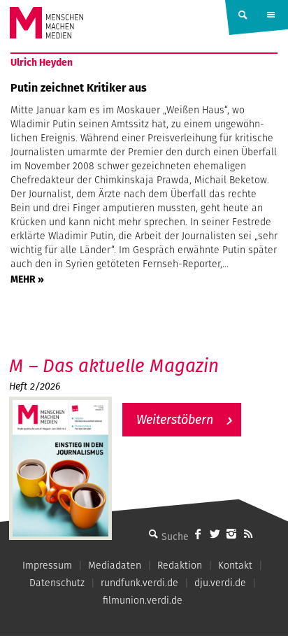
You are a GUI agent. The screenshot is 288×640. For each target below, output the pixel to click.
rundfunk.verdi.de (139, 583)
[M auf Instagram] (231, 533)
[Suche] (153, 533)
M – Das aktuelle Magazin (114, 365)
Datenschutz (57, 583)
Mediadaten (114, 565)
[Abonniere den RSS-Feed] (248, 533)
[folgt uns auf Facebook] (197, 533)
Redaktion (179, 565)
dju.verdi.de (220, 583)
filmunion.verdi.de (142, 600)
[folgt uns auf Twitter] (214, 533)
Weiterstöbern (174, 419)
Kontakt (235, 565)
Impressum (47, 565)
